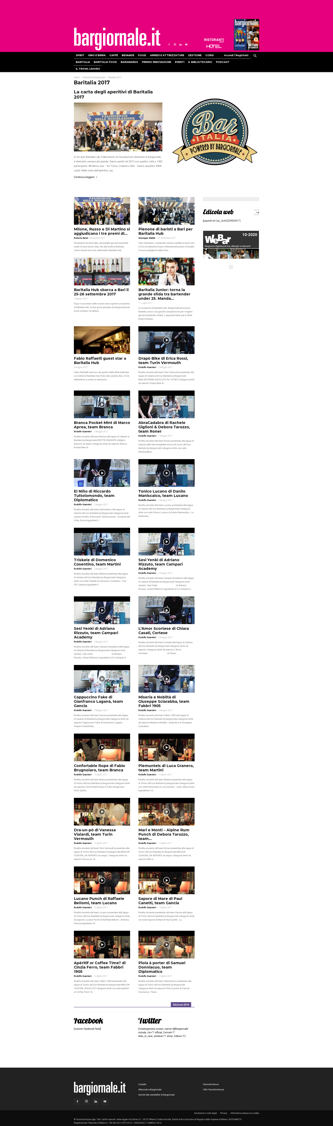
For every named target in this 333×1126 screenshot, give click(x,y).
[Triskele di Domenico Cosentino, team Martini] (102, 541)
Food (142, 55)
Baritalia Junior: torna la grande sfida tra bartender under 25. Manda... (164, 294)
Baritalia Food (105, 62)
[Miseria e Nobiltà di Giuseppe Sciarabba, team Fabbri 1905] (166, 679)
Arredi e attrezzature (167, 55)
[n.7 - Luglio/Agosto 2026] (246, 35)
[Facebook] (169, 44)
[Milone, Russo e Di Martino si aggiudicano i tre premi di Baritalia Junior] (102, 211)
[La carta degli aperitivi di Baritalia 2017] (118, 127)
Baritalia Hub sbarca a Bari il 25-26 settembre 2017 (101, 292)
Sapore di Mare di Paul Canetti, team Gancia (160, 900)
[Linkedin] (180, 44)
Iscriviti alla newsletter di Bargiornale (156, 1094)
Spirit (80, 55)
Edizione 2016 (181, 1004)
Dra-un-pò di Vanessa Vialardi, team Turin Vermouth (95, 834)
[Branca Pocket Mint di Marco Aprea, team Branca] (102, 404)
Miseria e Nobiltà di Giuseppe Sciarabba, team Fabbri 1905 (163, 701)
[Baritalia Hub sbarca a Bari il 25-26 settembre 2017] (102, 271)
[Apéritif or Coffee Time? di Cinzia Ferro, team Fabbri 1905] (102, 944)
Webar (231, 239)
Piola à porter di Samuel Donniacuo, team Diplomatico (161, 967)
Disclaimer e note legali (205, 1113)
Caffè (113, 55)
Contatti (142, 1084)
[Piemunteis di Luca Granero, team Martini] (166, 747)
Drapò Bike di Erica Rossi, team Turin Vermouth (163, 360)
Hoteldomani (214, 46)
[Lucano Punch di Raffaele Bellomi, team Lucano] (102, 880)
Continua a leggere (84, 177)
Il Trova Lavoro (88, 68)
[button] (255, 56)
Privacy (223, 1113)
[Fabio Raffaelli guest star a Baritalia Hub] (102, 340)
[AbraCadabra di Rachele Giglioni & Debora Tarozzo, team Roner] (166, 404)
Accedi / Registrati (236, 55)
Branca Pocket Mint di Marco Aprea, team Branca (102, 424)
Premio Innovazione (156, 62)
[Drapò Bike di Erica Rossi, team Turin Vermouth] (166, 340)
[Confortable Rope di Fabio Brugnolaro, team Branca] (102, 747)
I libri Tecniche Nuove (213, 1089)
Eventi (179, 62)
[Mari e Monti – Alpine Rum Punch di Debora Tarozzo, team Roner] (166, 812)
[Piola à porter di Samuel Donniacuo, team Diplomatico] (166, 944)
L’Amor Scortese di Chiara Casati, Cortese (163, 630)
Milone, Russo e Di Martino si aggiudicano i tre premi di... (102, 231)
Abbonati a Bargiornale (149, 1089)
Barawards (129, 62)
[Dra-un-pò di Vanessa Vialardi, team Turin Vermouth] (102, 812)
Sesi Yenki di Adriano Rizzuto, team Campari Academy (160, 564)
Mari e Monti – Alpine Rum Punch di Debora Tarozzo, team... (163, 834)
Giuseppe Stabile (146, 238)
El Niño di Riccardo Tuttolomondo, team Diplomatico (94, 495)
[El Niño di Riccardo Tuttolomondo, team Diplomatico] (102, 473)
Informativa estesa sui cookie (244, 1113)
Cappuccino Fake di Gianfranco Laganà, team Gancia (98, 701)
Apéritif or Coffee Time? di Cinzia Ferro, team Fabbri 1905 (100, 967)
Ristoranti (214, 40)
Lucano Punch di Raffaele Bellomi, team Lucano (99, 900)
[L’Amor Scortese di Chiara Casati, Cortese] (166, 610)
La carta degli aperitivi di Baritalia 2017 (113, 94)
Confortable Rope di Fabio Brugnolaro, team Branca (99, 768)
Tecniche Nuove (211, 1084)
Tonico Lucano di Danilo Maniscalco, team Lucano (163, 493)
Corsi (209, 55)
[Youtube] (186, 44)
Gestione (195, 55)
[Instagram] (174, 44)
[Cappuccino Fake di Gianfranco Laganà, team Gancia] (102, 679)
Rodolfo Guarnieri (147, 367)
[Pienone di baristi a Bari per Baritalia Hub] (166, 211)
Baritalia (83, 62)
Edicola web (218, 211)
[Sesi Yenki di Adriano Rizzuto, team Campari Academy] (166, 541)
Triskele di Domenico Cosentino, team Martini (97, 562)
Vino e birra (97, 55)
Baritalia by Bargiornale (94, 77)
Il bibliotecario (200, 62)
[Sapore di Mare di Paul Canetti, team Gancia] (166, 880)
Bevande (128, 55)
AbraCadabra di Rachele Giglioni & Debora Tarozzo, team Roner (164, 426)
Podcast (222, 62)
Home (77, 77)
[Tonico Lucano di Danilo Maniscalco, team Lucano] (166, 473)
